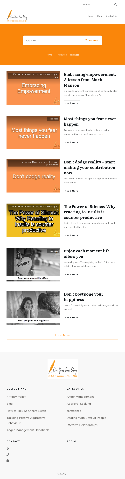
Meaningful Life (40, 162)
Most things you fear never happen (90, 121)
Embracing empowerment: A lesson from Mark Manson (90, 79)
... (102, 94)
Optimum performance (52, 163)
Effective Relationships (23, 74)
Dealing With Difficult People (86, 418)
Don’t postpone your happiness (84, 296)
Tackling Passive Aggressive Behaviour (26, 420)
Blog (10, 403)
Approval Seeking (79, 403)
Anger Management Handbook (28, 430)
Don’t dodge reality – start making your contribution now (89, 167)
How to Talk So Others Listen (26, 411)
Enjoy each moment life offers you (87, 253)
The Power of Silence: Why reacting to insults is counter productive (90, 211)
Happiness (41, 74)
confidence (74, 411)
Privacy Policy (16, 396)
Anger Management (80, 396)
